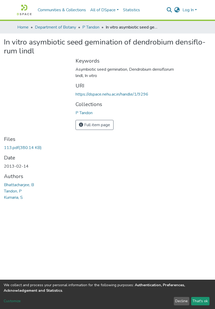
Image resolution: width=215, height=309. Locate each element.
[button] (177, 10)
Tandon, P (13, 191)
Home (23, 27)
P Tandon (90, 27)
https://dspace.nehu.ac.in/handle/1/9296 (112, 94)
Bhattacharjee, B (19, 185)
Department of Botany (55, 27)
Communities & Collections (62, 10)
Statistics (131, 10)
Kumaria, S (13, 197)
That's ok (200, 301)
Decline (181, 301)
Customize (12, 301)
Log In (188, 10)
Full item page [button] (96, 125)
